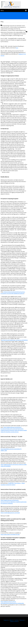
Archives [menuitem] (16, 620)
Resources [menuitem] (22, 620)
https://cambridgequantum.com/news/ (10, 512)
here (17, 48)
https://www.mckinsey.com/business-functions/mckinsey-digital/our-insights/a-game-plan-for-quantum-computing (14, 502)
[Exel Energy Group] (14, 4)
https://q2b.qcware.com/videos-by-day (10, 534)
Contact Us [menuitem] (6, 620)
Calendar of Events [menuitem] (14, 621)
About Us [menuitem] (11, 620)
